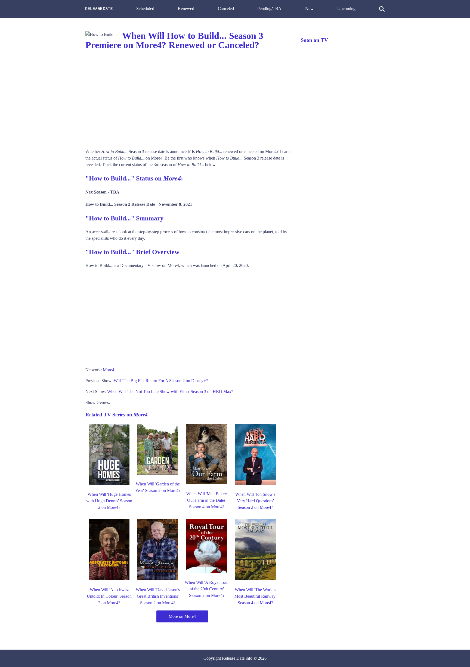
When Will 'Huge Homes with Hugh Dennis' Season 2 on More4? (109, 501)
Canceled (226, 8)
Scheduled (145, 8)
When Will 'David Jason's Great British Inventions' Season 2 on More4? (158, 596)
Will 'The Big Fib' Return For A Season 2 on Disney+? (161, 380)
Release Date (233, 658)
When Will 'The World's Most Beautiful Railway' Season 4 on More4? (255, 596)
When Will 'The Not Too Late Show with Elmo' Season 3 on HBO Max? (170, 391)
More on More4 (182, 616)
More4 (108, 369)
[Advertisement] (187, 99)
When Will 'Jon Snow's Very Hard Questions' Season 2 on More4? (255, 501)
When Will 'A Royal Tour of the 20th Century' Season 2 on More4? (207, 589)
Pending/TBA (269, 8)
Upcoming (346, 8)
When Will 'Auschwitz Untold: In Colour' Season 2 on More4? (109, 596)
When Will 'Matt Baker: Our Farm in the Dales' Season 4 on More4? (206, 500)
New (309, 8)
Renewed (186, 8)
